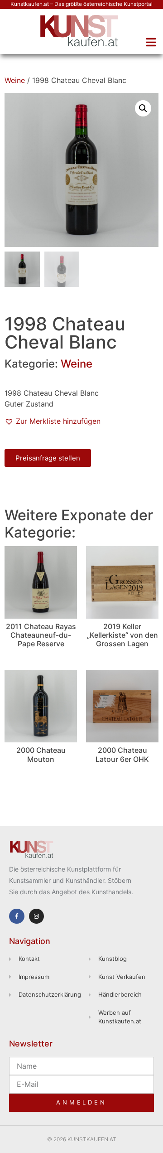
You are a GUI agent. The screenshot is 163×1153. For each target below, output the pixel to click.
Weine (15, 80)
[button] (150, 42)
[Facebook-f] (16, 916)
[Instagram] (36, 916)
